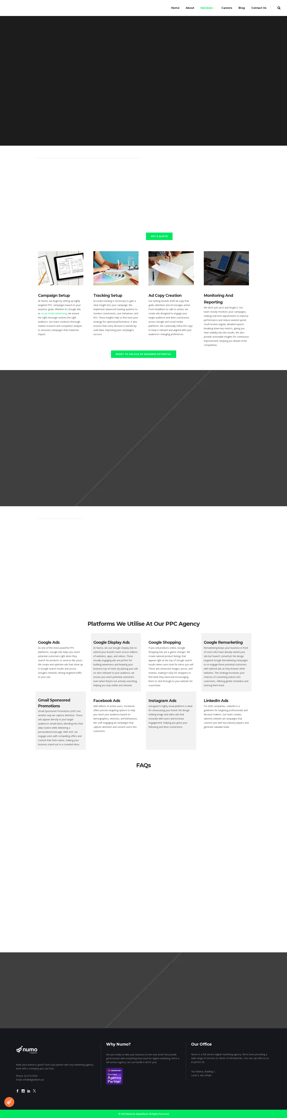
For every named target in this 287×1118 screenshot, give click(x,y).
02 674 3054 (30, 1075)
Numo (129, 1113)
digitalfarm (142, 1113)
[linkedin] (28, 1093)
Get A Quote (159, 236)
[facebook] (17, 1093)
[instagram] (23, 1093)
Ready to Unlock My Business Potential (143, 354)
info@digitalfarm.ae (33, 1079)
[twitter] (34, 1093)
